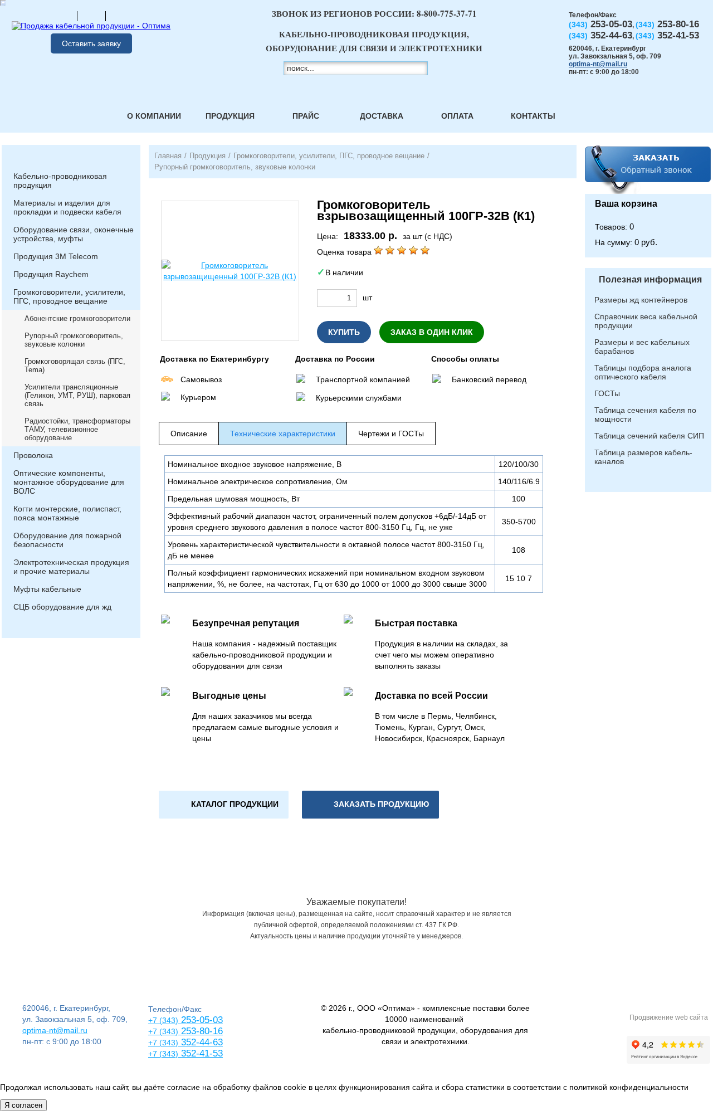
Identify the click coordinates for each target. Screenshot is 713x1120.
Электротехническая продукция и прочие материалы (71, 567)
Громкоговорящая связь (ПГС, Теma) (75, 365)
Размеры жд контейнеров (640, 299)
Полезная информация (650, 279)
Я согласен (23, 1105)
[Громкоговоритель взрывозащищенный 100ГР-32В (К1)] (230, 271)
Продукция (230, 115)
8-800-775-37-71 (447, 13)
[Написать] (120, 15)
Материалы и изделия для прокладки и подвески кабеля (67, 207)
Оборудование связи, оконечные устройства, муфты (73, 234)
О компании (154, 115)
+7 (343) (163, 1053)
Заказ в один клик (431, 332)
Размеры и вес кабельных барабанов (642, 347)
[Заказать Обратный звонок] (648, 169)
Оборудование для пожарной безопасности (67, 540)
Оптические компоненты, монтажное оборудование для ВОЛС (68, 482)
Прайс (305, 115)
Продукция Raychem (51, 274)
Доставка (381, 115)
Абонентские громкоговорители (77, 318)
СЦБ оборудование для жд (62, 606)
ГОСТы (607, 393)
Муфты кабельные (47, 589)
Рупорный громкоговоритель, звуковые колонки (74, 340)
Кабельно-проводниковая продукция (60, 180)
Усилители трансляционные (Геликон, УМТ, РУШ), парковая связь (77, 395)
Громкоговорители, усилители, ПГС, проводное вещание (69, 296)
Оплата (457, 115)
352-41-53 (200, 1053)
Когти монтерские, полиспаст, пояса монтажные (67, 513)
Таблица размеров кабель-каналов (643, 457)
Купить (344, 332)
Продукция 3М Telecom (55, 256)
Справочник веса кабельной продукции (645, 321)
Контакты (533, 115)
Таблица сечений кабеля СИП (649, 435)
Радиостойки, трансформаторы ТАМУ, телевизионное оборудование (77, 429)
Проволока (33, 455)
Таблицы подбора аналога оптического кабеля (642, 372)
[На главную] (63, 15)
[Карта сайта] (91, 15)
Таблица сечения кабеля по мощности (645, 414)
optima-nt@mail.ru (598, 64)
